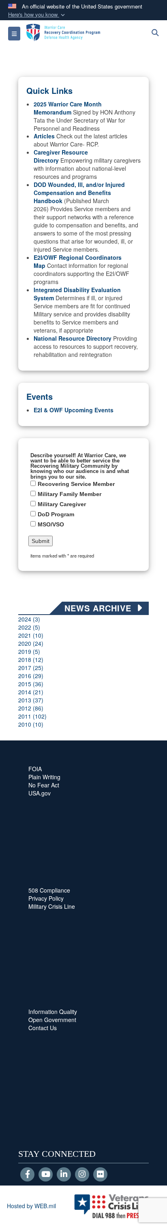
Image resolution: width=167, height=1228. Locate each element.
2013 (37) (30, 700)
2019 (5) (29, 651)
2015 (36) (30, 684)
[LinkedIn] (64, 1175)
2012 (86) (30, 708)
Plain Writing (44, 777)
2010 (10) (30, 724)
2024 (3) (29, 619)
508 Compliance (49, 890)
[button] (37, 15)
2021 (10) (30, 635)
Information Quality (52, 1011)
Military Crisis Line (51, 906)
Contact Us (42, 1028)
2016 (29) (30, 676)
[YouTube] (46, 1175)
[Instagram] (82, 1175)
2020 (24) (30, 643)
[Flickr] (100, 1175)
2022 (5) (29, 627)
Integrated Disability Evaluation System (77, 294)
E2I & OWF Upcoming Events (73, 410)
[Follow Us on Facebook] (27, 1175)
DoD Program (56, 514)
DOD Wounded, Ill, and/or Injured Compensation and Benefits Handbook (79, 192)
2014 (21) (30, 692)
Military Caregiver (62, 504)
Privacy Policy (46, 898)
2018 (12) (30, 659)
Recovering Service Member (76, 484)
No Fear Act (43, 785)
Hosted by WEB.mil (31, 1206)
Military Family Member (69, 494)
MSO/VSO (51, 524)
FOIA (35, 769)
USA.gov (39, 793)
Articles (44, 136)
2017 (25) (30, 668)
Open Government (52, 1020)
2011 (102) (32, 716)
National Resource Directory (72, 338)
